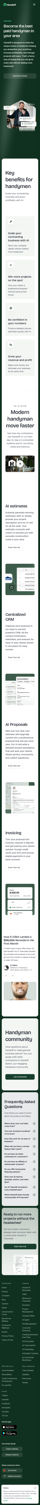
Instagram (6, 1451)
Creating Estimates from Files (27, 1373)
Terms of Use (7, 1376)
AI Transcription (28, 1384)
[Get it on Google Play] (12, 1477)
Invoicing (25, 1341)
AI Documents (27, 1380)
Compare (5, 1331)
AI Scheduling (27, 1388)
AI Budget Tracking (25, 1393)
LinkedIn (5, 1443)
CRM (23, 1330)
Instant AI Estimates (25, 1324)
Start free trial (14, 547)
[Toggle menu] (34, 4)
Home (4, 1323)
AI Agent (25, 1355)
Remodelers (7, 1415)
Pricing (5, 1327)
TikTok (5, 1459)
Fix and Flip (6, 1429)
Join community (20, 1077)
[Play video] (20, 464)
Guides (24, 1423)
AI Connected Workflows (27, 1399)
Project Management (26, 1346)
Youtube (5, 1455)
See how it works (20, 76)
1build (4, 1343)
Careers (5, 1339)
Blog (4, 1335)
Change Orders (27, 1351)
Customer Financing (25, 1364)
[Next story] (12, 975)
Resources (25, 1419)
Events (4, 1367)
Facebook (6, 1447)
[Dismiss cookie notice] (33, 1488)
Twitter (5, 1439)
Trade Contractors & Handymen (8, 1422)
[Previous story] (6, 975)
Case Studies (27, 1411)
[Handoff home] (10, 4)
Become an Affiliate (6, 1355)
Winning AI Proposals (25, 1335)
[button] (20, 991)
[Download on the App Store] (12, 1470)
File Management (28, 1359)
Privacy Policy (8, 1372)
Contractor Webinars (6, 1362)
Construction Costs (7, 1348)
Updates (24, 1415)
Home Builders (8, 1411)
